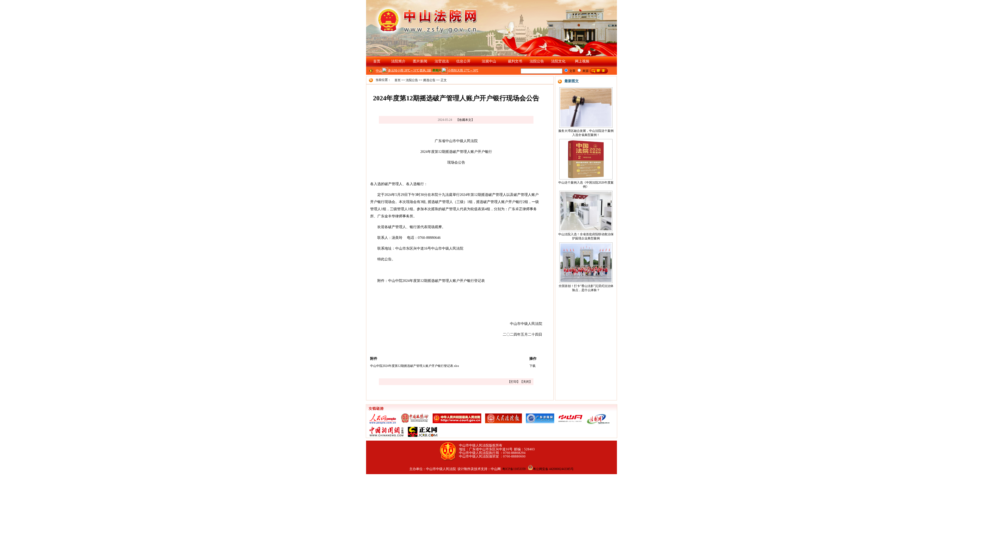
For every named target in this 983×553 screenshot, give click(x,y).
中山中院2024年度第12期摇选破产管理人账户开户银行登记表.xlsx (414, 366)
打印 (514, 382)
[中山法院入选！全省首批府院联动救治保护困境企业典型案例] (586, 210)
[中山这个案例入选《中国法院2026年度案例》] (586, 158)
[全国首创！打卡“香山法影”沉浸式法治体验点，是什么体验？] (586, 261)
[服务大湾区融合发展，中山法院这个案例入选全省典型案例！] (586, 106)
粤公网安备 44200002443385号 (553, 469)
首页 (376, 61)
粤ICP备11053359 (514, 469)
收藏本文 (465, 120)
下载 (532, 366)
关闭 (526, 382)
